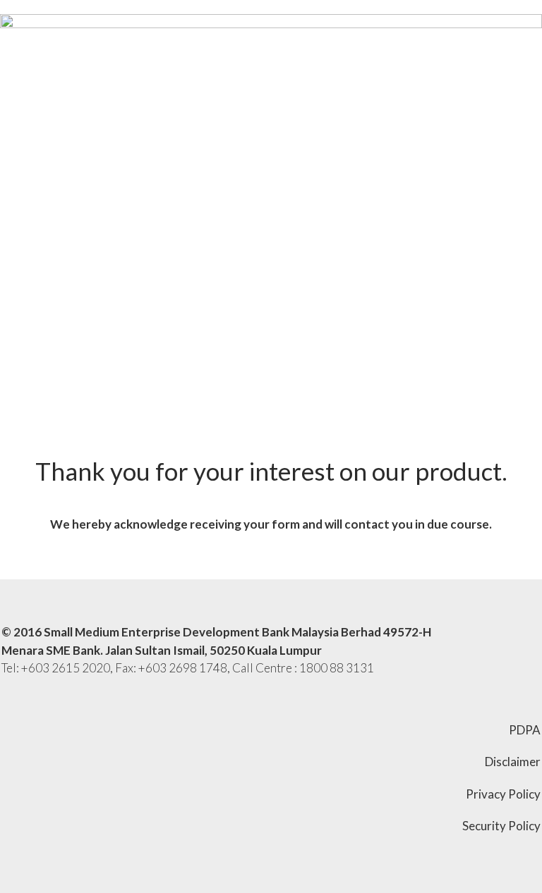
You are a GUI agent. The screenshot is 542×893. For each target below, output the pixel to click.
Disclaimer (513, 761)
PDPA (525, 729)
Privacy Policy (503, 794)
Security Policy (501, 825)
